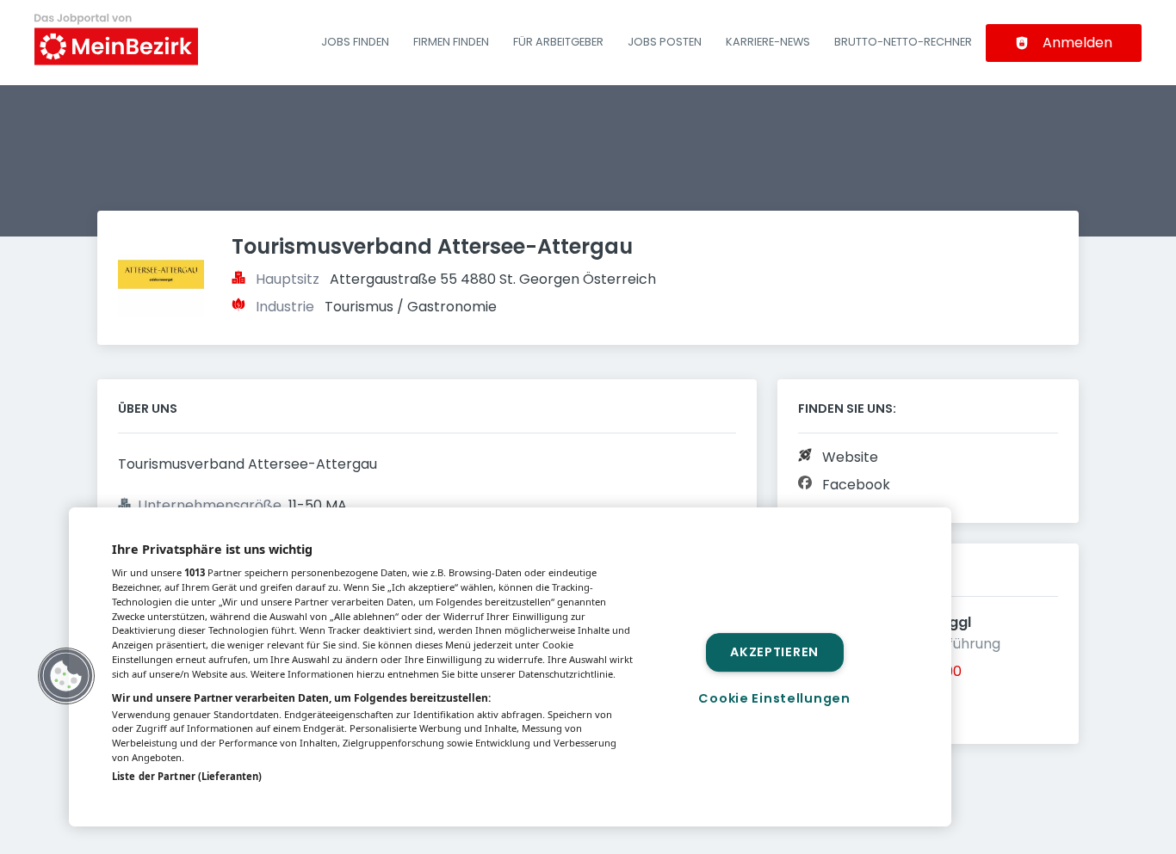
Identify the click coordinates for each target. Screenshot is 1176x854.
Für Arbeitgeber (558, 41)
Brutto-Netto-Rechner (903, 41)
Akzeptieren (774, 651)
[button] (66, 675)
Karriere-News (768, 41)
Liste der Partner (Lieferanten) (187, 776)
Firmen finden (451, 41)
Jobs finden (355, 41)
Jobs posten (665, 41)
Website (850, 457)
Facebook (856, 485)
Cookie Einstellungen (774, 698)
